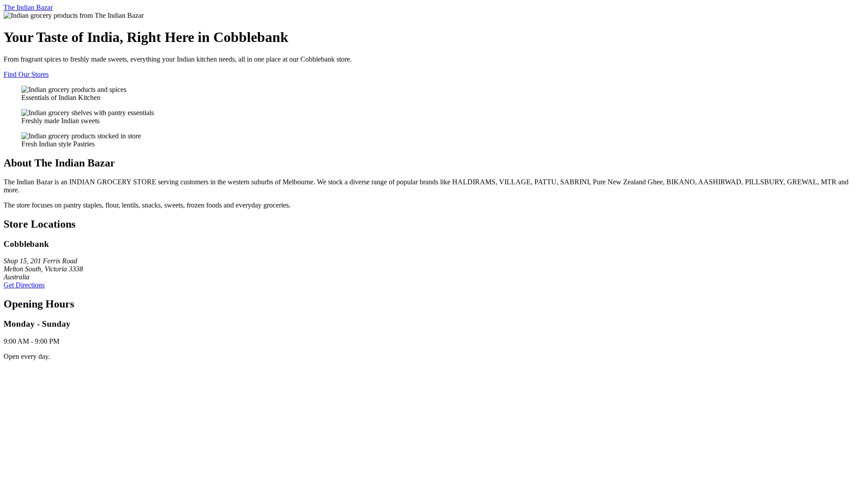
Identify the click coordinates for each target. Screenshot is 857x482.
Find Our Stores (26, 74)
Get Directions (24, 285)
